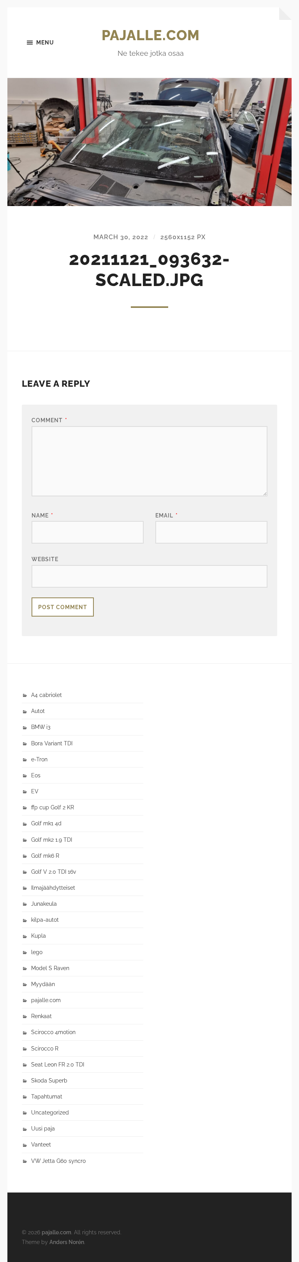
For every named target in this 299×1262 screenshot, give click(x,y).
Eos (35, 775)
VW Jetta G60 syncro (58, 1160)
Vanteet (41, 1144)
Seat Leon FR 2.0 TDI (57, 1064)
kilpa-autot (45, 919)
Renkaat (41, 1016)
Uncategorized (50, 1112)
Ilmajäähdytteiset (53, 887)
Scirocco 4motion (53, 1032)
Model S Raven (50, 968)
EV (35, 791)
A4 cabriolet (46, 694)
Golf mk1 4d (46, 823)
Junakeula (44, 903)
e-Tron (39, 759)
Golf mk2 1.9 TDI (51, 839)
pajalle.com (151, 35)
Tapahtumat (46, 1096)
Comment (49, 420)
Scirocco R (44, 1048)
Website (45, 559)
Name (42, 515)
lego (36, 952)
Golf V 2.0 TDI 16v (53, 871)
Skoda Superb (49, 1080)
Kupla (38, 935)
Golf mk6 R (45, 855)
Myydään (43, 984)
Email (166, 515)
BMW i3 (40, 726)
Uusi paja (43, 1128)
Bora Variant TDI (51, 743)
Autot (38, 710)
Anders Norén (66, 1242)
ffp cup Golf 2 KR (52, 807)
